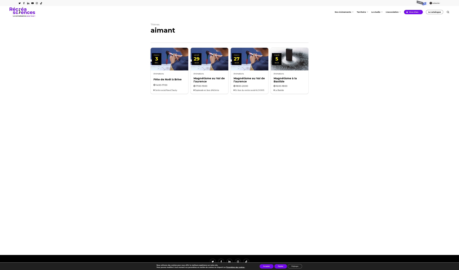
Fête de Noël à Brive (167, 79)
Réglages (294, 266)
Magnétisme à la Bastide (285, 80)
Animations (158, 74)
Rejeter (280, 266)
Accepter (266, 266)
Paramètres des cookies (235, 267)
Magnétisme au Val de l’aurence (209, 80)
